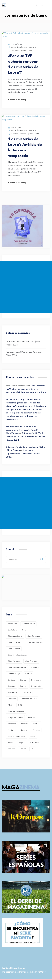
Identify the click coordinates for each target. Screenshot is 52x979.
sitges (21, 742)
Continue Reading (17, 100)
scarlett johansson (16, 736)
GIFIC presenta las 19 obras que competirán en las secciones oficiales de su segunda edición (26, 389)
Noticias (12, 730)
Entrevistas (13, 692)
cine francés (31, 661)
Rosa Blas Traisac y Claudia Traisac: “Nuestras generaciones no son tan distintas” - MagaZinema (23, 403)
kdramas (12, 724)
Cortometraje (14, 674)
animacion (12, 624)
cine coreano (14, 642)
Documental (36, 680)
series (10, 742)
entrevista (36, 686)
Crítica (28, 674)
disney (23, 680)
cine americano (15, 636)
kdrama (31, 717)
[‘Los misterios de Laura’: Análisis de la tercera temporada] (26, 120)
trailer (23, 749)
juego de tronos (15, 717)
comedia (35, 667)
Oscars (24, 730)
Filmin (10, 705)
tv (32, 749)
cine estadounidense (17, 655)
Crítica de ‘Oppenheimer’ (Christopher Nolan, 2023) (23, 453)
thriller (11, 749)
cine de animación (34, 642)
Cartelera (12, 630)
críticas (11, 680)
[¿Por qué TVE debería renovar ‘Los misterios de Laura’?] (26, 37)
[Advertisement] (26, 287)
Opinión (23, 50)
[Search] (44, 557)
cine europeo (14, 661)
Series (29, 50)
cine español (14, 649)
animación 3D (28, 624)
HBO (20, 705)
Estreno (27, 692)
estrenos (12, 699)
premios (36, 730)
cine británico (33, 636)
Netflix (36, 724)
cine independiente (17, 667)
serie (32, 736)
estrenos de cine (29, 699)
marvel (24, 724)
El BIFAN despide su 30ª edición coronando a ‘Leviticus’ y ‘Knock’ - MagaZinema (22, 430)
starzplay (34, 742)
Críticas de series (19, 134)
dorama (11, 686)
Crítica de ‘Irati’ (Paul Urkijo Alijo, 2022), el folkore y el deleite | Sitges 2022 (25, 436)
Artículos (15, 50)
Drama (23, 686)
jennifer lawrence (16, 711)
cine (24, 630)
